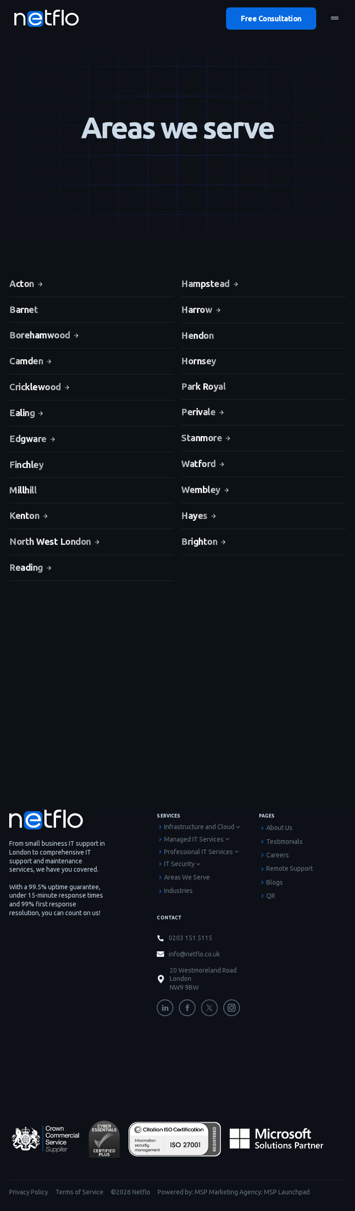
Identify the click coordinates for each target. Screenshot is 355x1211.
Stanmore (201, 437)
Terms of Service (79, 1192)
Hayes (194, 515)
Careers (277, 855)
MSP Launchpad (287, 1192)
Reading (26, 567)
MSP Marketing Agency (228, 1192)
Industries (178, 890)
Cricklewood (35, 386)
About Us (279, 827)
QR (270, 895)
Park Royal (203, 386)
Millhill (23, 490)
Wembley (200, 489)
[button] (335, 18)
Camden (26, 361)
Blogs (274, 882)
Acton (21, 283)
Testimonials (284, 841)
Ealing (22, 412)
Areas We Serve (187, 877)
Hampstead (205, 283)
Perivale (198, 411)
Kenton (24, 515)
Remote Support (289, 868)
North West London (50, 541)
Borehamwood (39, 335)
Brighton (199, 541)
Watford (198, 463)
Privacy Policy (28, 1192)
